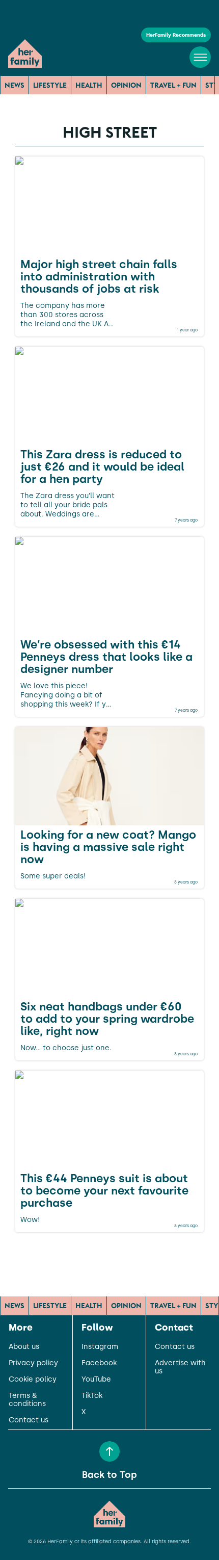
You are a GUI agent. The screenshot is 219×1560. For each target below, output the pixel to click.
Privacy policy (33, 1363)
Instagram (99, 1347)
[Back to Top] (109, 1451)
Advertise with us (180, 1367)
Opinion (126, 85)
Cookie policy (33, 1379)
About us (24, 1347)
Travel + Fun (173, 85)
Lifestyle (50, 85)
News (14, 85)
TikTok (91, 1396)
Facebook (99, 1363)
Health (88, 85)
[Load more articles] (109, 1254)
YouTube (96, 1379)
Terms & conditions (27, 1400)
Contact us (28, 1420)
